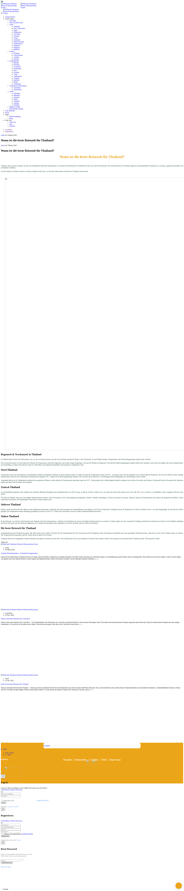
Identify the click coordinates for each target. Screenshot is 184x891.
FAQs (7, 113)
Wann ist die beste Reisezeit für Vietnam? (15, 684)
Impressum (115, 759)
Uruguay (17, 78)
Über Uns (12, 122)
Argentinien (18, 76)
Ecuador (16, 72)
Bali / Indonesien (19, 28)
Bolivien (16, 80)
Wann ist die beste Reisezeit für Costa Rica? (15, 619)
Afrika (11, 91)
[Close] (3, 776)
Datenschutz (81, 759)
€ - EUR (4, 749)
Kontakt (12, 126)
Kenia (16, 99)
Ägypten (16, 97)
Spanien (16, 59)
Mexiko (16, 63)
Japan (15, 30)
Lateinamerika (14, 61)
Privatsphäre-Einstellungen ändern (92, 880)
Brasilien (17, 65)
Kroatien (16, 53)
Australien (17, 88)
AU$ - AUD (9, 753)
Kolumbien (17, 68)
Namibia (16, 105)
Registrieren (9, 131)
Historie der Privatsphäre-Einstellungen (92, 876)
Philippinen (17, 32)
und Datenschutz (26, 834)
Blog (11, 118)
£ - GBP (8, 755)
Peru (15, 70)
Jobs (10, 124)
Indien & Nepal (19, 42)
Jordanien (17, 40)
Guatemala (17, 84)
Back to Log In (6, 867)
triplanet (4, 759)
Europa (11, 51)
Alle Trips (12, 21)
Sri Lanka (17, 34)
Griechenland (18, 55)
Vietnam (16, 36)
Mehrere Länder (14, 107)
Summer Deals (10, 17)
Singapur (17, 47)
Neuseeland (18, 90)
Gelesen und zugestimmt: (17, 834)
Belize (16, 82)
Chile (15, 74)
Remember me (8, 800)
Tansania (17, 101)
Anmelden (8, 130)
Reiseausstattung (15, 116)
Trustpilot (46, 746)
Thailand (17, 26)
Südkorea (17, 45)
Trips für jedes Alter (16, 23)
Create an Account (13, 806)
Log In (19, 840)
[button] (92, 889)
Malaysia (17, 49)
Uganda (16, 103)
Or (2, 792)
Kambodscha (18, 44)
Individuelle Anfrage (16, 109)
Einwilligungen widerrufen (92, 883)
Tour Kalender (10, 111)
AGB (103, 759)
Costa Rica (17, 67)
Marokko (17, 95)
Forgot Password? (43, 800)
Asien (11, 24)
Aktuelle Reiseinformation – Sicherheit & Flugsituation (19, 553)
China (16, 38)
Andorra (16, 57)
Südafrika (17, 93)
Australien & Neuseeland (17, 86)
